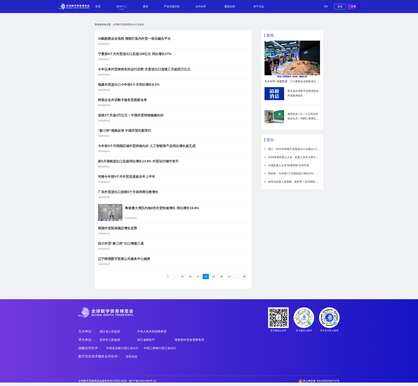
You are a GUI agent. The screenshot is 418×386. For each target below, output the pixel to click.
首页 (98, 6)
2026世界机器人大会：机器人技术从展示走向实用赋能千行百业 (305, 157)
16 (190, 276)
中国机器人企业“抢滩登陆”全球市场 (288, 165)
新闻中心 (121, 6)
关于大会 (258, 6)
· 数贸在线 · (229, 6)
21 (229, 276)
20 (221, 276)
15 (182, 276)
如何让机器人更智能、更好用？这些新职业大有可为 (298, 181)
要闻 (270, 35)
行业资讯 (139, 24)
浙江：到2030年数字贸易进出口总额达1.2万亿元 (296, 149)
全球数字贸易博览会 (123, 24)
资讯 (270, 140)
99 (244, 276)
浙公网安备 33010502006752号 (321, 380)
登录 (340, 6)
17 (198, 276)
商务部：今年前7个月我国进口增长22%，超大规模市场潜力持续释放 (308, 173)
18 (205, 276)
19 (213, 276)
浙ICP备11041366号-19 (142, 380)
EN (326, 6)
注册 (353, 6)
